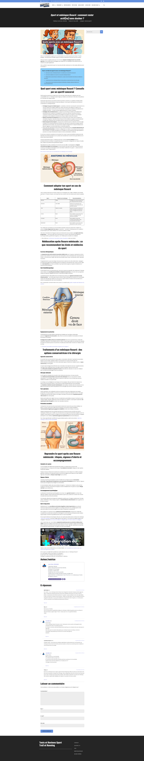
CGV (75, 748)
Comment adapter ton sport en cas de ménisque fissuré (58, 74)
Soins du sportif (81, 5)
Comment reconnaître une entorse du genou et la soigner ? (55, 346)
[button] (104, 5)
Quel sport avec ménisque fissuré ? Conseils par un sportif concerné (61, 72)
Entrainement (59, 5)
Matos (53, 5)
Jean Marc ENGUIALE (53, 564)
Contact (76, 742)
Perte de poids (74, 5)
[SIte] (64, 579)
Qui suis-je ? (77, 745)
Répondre (45, 602)
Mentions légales (78, 751)
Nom (41, 708)
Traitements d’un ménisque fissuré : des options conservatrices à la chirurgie (62, 80)
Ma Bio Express (77, 754)
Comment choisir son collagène (74, 519)
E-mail (42, 716)
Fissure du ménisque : (45, 518)
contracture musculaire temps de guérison (58, 238)
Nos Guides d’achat (95, 5)
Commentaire (44, 691)
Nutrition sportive (67, 5)
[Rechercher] (101, 31)
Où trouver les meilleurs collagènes (58, 519)
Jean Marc (48, 620)
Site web (42, 723)
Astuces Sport (88, 5)
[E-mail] (63, 579)
